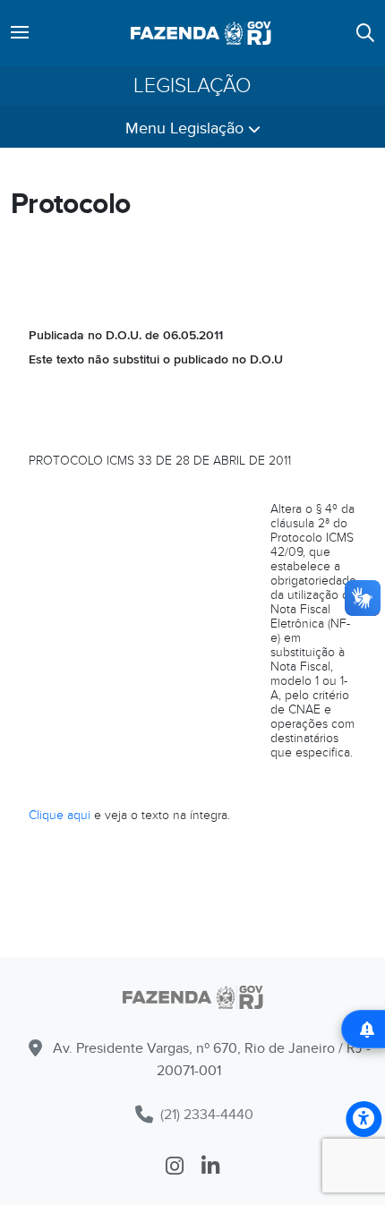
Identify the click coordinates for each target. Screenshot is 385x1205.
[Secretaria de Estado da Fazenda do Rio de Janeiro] (201, 33)
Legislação (192, 85)
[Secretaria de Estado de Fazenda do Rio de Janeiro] (192, 1000)
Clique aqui (59, 815)
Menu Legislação (186, 128)
